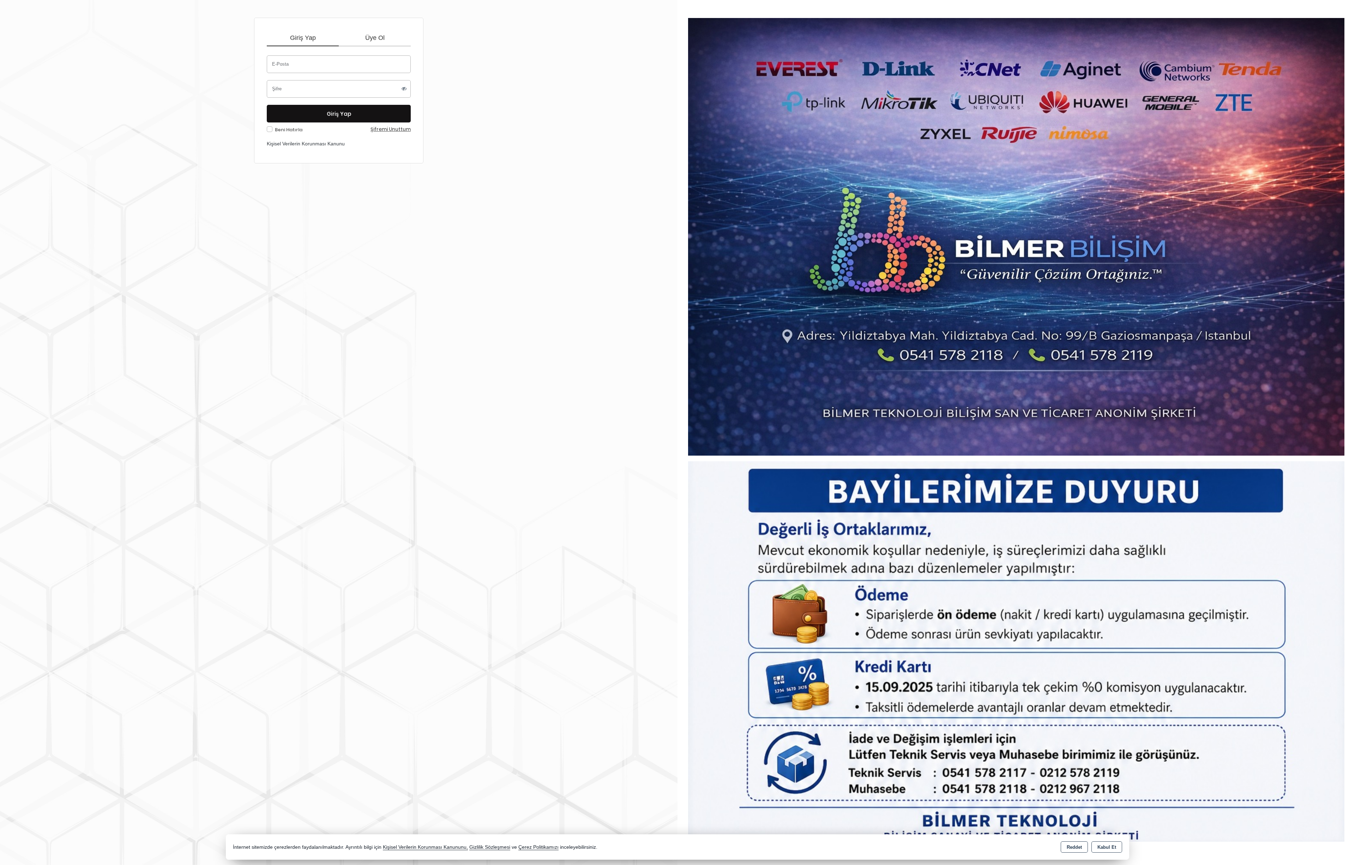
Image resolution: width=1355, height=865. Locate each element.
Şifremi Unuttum (391, 129)
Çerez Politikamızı (538, 847)
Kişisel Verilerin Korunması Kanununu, (425, 847)
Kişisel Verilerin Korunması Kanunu (306, 143)
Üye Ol (375, 37)
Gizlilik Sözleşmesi (489, 847)
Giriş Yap (303, 37)
